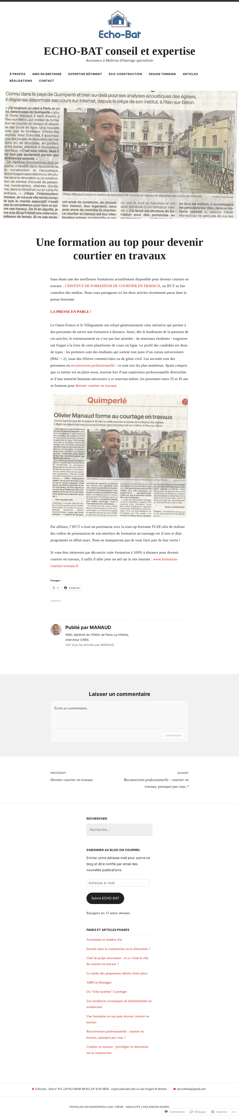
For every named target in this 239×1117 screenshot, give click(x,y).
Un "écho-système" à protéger (106, 991)
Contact (46, 81)
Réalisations (21, 81)
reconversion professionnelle (93, 365)
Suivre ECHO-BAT (105, 898)
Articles (190, 74)
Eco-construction (125, 74)
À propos (18, 74)
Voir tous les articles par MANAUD (89, 645)
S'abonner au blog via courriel (113, 850)
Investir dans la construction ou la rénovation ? (118, 949)
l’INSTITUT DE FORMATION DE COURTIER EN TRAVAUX (112, 286)
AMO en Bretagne (47, 74)
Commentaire (173, 735)
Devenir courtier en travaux (71, 776)
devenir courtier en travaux (96, 385)
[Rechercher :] (119, 830)
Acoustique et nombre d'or (104, 939)
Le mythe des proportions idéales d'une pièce (117, 973)
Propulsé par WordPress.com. (91, 1106)
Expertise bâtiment (85, 74)
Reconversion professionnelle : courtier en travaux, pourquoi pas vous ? (156, 779)
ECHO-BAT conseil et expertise (119, 51)
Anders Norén (159, 1106)
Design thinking (162, 74)
